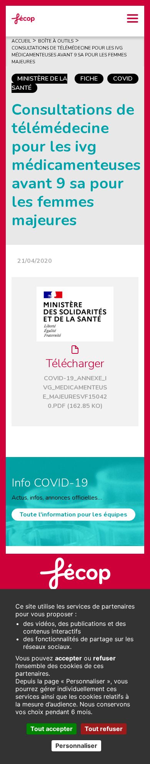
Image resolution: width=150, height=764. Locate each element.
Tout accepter (51, 729)
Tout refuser (104, 729)
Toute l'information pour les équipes (73, 514)
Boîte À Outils (55, 41)
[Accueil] (23, 18)
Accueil (21, 41)
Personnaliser (76, 745)
